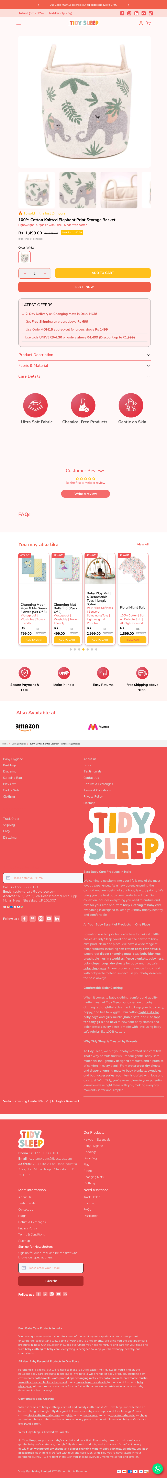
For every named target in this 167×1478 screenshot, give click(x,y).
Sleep (88, 1171)
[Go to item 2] (77, 190)
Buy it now (84, 287)
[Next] (128, 4)
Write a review (85, 494)
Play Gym (9, 784)
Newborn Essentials (97, 1140)
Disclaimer (10, 838)
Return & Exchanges (32, 1222)
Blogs (88, 765)
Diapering (9, 771)
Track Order (11, 819)
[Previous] (38, 4)
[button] (70, 649)
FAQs (7, 831)
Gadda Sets (11, 790)
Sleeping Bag (12, 778)
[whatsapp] (151, 13)
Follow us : (11, 919)
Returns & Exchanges (98, 784)
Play (86, 1164)
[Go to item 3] (119, 190)
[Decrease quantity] (25, 273)
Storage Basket (19, 743)
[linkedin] (136, 13)
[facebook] (122, 13)
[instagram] (129, 13)
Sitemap (89, 803)
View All (143, 544)
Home (5, 743)
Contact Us (91, 778)
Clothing (9, 797)
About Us (24, 1197)
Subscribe (51, 1281)
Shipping (9, 825)
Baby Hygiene (13, 759)
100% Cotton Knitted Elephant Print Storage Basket (55, 743)
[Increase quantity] (45, 273)
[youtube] (144, 13)
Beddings (9, 765)
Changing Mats (94, 1177)
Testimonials (92, 771)
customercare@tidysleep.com (50, 1158)
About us (90, 759)
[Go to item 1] (36, 190)
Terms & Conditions (97, 790)
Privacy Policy (93, 797)
